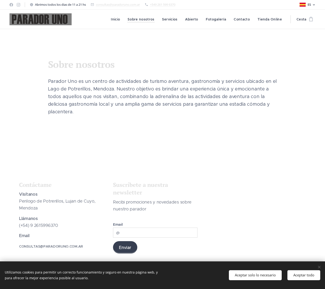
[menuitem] (117, 19)
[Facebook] (11, 5)
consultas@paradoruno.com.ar (118, 4)
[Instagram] (18, 5)
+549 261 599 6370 (162, 4)
